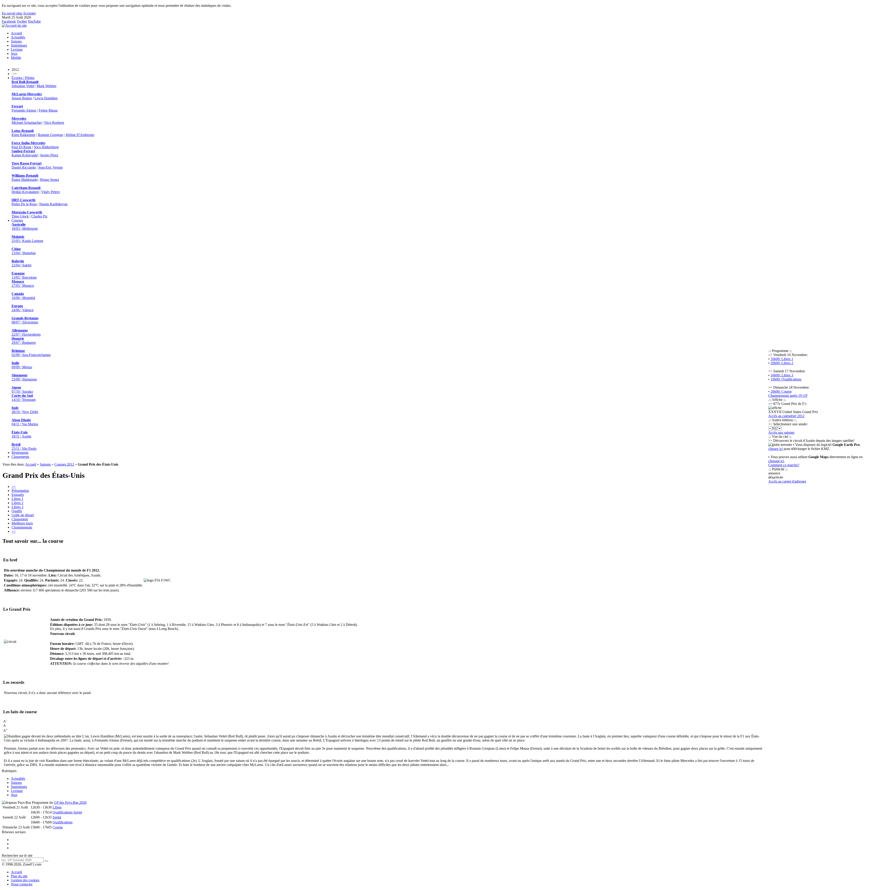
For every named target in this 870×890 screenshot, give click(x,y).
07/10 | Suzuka (22, 389)
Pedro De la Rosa (24, 204)
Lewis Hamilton (46, 98)
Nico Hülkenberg (46, 147)
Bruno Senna (49, 180)
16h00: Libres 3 (782, 375)
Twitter (22, 21)
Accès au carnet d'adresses (787, 481)
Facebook (9, 21)
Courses (17, 220)
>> (14, 531)
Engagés (18, 495)
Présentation (20, 491)
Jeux (14, 53)
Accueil (16, 33)
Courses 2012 (64, 464)
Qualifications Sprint (67, 812)
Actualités (18, 37)
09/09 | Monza (22, 365)
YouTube (34, 21)
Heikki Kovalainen (25, 192)
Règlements (20, 453)
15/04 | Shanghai (24, 251)
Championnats (22, 527)
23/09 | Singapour (24, 377)
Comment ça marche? (783, 465)
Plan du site (19, 876)
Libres (57, 807)
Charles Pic (39, 216)
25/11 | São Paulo (24, 446)
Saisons (16, 41)
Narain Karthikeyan (53, 204)
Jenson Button (22, 98)
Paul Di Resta (21, 147)
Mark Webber (46, 86)
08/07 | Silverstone (25, 320)
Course (58, 827)
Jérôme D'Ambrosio (79, 135)
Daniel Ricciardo (24, 167)
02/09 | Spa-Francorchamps (31, 353)
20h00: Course (781, 391)
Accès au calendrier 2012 (786, 416)
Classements (20, 457)
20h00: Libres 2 (782, 363)
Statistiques (19, 45)
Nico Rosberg (54, 122)
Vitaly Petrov (50, 192)
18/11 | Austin (21, 434)
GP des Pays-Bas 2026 (70, 802)
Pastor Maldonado (25, 180)
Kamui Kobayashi (25, 155)
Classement (20, 519)
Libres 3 (17, 507)
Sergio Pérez (49, 155)
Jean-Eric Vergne (50, 167)
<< (14, 486)
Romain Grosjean (50, 135)
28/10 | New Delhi (25, 410)
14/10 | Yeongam (24, 398)
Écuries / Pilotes (23, 78)
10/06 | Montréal (23, 296)
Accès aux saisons (781, 432)
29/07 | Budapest (24, 341)
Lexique (17, 49)
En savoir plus (12, 13)
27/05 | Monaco (23, 283)
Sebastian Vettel (23, 86)
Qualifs (17, 511)
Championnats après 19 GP (787, 395)
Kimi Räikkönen (23, 135)
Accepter (29, 13)
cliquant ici (776, 461)
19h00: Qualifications (786, 379)
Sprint (57, 817)
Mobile (16, 58)
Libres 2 (17, 503)
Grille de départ (23, 515)
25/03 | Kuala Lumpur (27, 239)
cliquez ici (775, 449)
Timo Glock (20, 216)
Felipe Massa (48, 110)
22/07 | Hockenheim (26, 332)
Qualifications (62, 822)
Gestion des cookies (25, 880)
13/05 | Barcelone (24, 275)
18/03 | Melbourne (25, 226)
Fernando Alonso (24, 110)
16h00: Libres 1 (782, 359)
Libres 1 (17, 499)
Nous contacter (21, 884)
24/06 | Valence (23, 308)
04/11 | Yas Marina (25, 422)
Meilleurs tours (22, 523)
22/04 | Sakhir (21, 263)
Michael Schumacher (27, 122)
